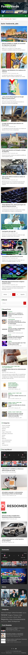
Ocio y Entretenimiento (7, 40)
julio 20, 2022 (10, 339)
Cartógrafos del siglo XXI (8, 231)
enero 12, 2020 (11, 398)
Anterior (5, 294)
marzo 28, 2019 (11, 417)
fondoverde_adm (12, 46)
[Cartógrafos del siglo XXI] (14, 222)
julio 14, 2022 (10, 345)
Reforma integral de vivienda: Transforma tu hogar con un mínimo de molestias (15, 415)
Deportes (10, 311)
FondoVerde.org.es (17, 651)
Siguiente (22, 294)
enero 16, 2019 (5, 100)
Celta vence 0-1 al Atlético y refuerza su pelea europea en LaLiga (15, 314)
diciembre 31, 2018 (6, 153)
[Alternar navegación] (2, 15)
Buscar (24, 303)
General (4, 120)
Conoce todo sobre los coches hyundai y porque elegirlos (16, 337)
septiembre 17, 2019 (6, 73)
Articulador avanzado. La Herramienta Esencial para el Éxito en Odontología (17, 322)
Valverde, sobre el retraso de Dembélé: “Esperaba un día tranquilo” (12, 580)
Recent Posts (7, 309)
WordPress (23, 652)
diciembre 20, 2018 (6, 207)
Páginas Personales (12, 386)
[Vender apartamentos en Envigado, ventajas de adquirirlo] (14, 140)
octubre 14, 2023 (11, 332)
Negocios (4, 93)
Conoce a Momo (12, 387)
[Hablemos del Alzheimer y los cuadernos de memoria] (14, 60)
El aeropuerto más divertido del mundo (12, 256)
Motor (3, 173)
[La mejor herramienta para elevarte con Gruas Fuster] (14, 114)
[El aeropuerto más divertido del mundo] (14, 247)
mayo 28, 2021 (5, 46)
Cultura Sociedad (16, 224)
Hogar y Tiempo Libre (16, 251)
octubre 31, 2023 (11, 325)
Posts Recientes (7, 625)
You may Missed (7, 449)
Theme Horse (9, 652)
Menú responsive (25, 1)
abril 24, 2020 (11, 389)
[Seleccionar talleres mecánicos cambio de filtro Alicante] (14, 167)
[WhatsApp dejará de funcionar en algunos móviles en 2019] (14, 272)
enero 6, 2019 (5, 126)
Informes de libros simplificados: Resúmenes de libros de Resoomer (16, 330)
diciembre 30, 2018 (6, 179)
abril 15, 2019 (11, 408)
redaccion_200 (18, 417)
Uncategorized (11, 319)
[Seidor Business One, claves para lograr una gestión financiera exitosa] (14, 195)
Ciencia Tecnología (6, 224)
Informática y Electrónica (8, 226)
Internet (10, 403)
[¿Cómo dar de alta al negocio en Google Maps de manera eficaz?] (14, 87)
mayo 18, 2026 (11, 317)
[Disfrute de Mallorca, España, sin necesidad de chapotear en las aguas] (14, 34)
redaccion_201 (12, 372)
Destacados (5, 549)
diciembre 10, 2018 (6, 233)
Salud (3, 67)
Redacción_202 (19, 325)
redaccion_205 (17, 339)
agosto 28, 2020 (5, 372)
